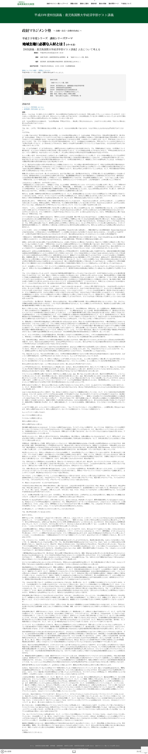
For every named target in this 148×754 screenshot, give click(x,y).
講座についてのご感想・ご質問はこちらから (36, 70)
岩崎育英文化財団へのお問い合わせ (84, 745)
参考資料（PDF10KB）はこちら (34, 109)
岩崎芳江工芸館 (68, 745)
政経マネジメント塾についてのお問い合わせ (107, 745)
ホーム (32, 745)
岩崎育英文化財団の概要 (42, 745)
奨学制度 (52, 745)
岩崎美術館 (60, 745)
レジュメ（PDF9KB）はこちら (34, 107)
